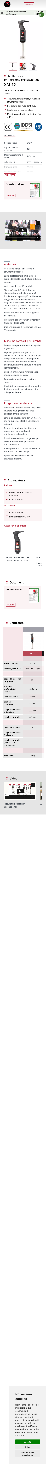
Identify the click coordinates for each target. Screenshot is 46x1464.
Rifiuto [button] (28, 1447)
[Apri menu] (41, 4)
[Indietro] (37, 4)
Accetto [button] (27, 1442)
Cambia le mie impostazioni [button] (27, 1453)
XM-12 (32, 653)
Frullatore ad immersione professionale (21, 77)
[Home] (7, 4)
